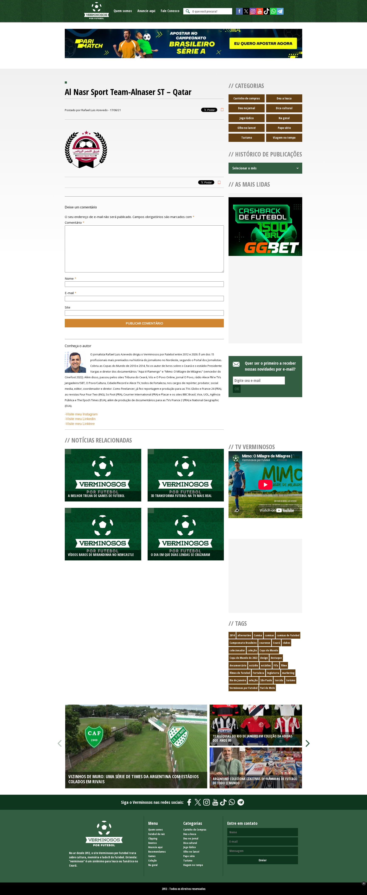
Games (151, 856)
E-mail (70, 293)
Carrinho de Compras (194, 829)
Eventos (152, 843)
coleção (252, 650)
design (264, 658)
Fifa (276, 665)
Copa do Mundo (269, 650)
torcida (279, 680)
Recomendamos (157, 851)
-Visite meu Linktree (80, 424)
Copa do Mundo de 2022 (243, 658)
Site (67, 307)
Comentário (74, 222)
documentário (238, 665)
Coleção (152, 860)
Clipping (152, 838)
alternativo (244, 635)
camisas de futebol (288, 635)
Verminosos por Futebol (243, 688)
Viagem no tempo (284, 137)
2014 (232, 635)
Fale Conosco (170, 10)
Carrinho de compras (246, 98)
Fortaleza (258, 673)
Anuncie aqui (146, 10)
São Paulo (266, 680)
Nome (70, 278)
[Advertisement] (265, 304)
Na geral (284, 118)
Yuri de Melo (267, 688)
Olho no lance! (246, 128)
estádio (253, 665)
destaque (276, 658)
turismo (290, 680)
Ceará (276, 643)
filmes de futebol (240, 673)
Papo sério (284, 128)
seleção (253, 680)
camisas (269, 635)
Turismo (246, 137)
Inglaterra (273, 673)
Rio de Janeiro (238, 680)
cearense (264, 643)
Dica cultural (284, 108)
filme (284, 665)
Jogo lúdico (247, 118)
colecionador (237, 650)
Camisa (258, 635)
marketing (288, 673)
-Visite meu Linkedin (80, 419)
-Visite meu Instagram (81, 414)
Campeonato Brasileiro (243, 643)
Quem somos (123, 10)
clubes (286, 643)
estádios (266, 665)
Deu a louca (284, 98)
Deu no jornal (246, 108)
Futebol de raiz (156, 834)
